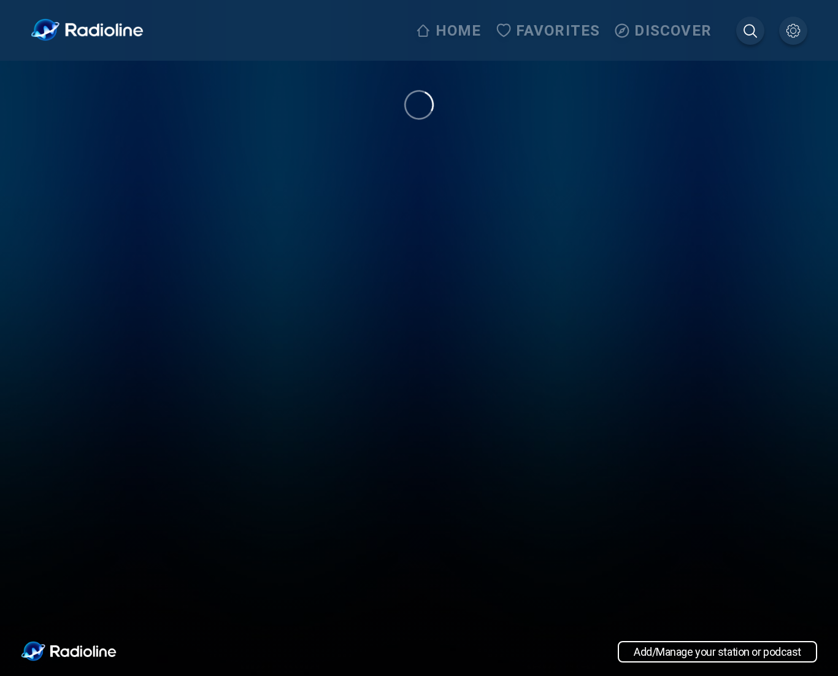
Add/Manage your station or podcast (717, 651)
